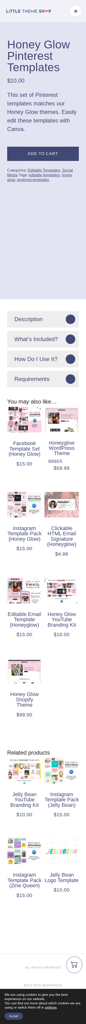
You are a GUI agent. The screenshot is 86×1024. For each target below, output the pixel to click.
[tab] (43, 319)
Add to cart (43, 154)
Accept (13, 1016)
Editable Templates (44, 170)
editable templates (44, 175)
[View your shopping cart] (74, 966)
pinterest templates (33, 180)
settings (51, 1007)
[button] (75, 11)
